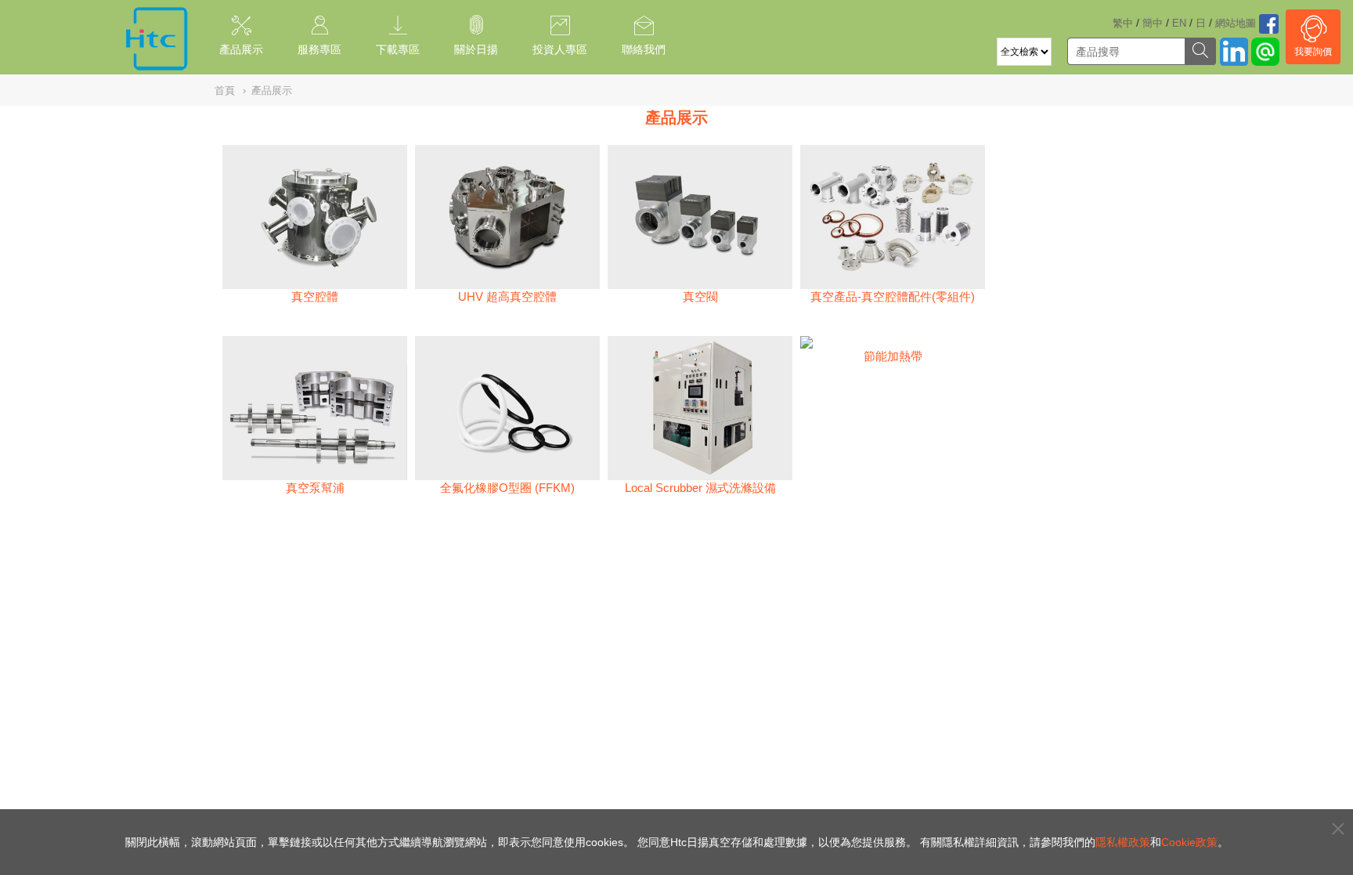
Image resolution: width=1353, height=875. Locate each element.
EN (1179, 23)
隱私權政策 (1122, 842)
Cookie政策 (1189, 842)
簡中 (1152, 23)
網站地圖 (1235, 23)
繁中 (1123, 23)
